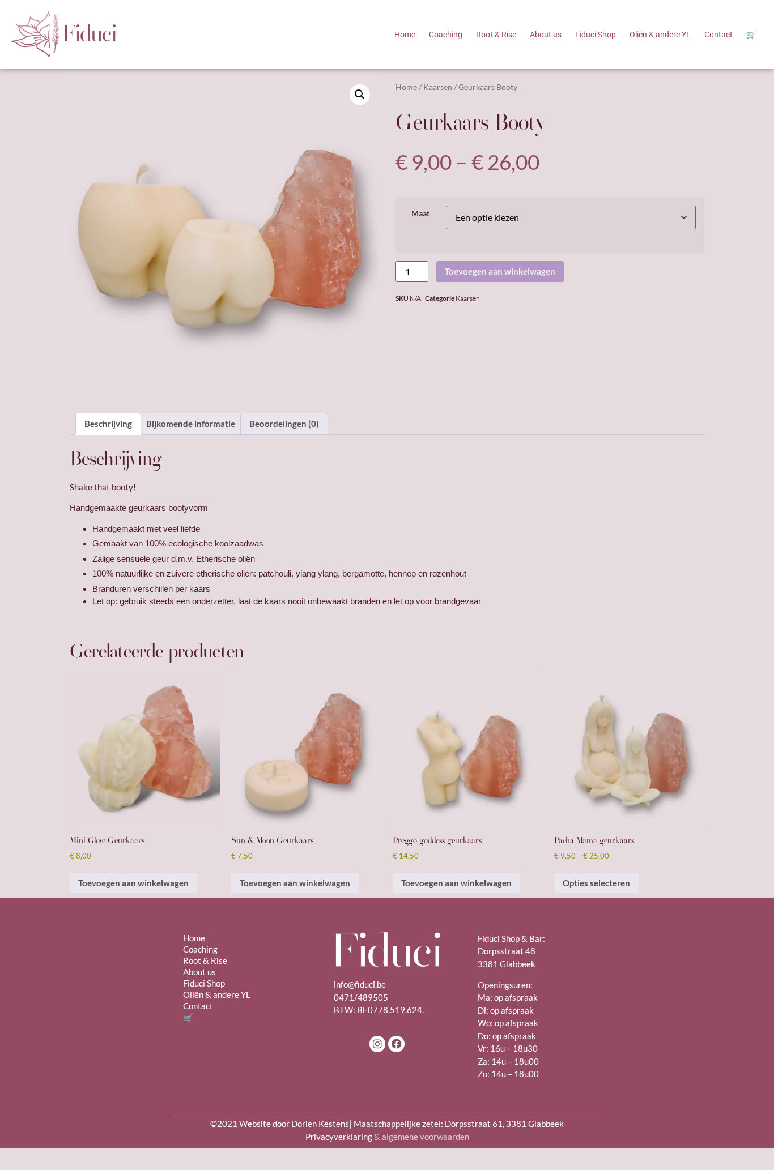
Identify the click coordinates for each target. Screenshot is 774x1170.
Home (404, 34)
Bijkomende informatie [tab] (190, 424)
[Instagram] (377, 1044)
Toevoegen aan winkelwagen (500, 271)
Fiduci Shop (595, 34)
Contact (718, 34)
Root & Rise (496, 34)
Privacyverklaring (387, 1136)
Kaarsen (437, 87)
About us (546, 34)
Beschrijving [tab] (108, 424)
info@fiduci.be (360, 984)
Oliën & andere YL (660, 34)
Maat (420, 214)
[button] (360, 94)
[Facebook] (396, 1044)
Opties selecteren (596, 883)
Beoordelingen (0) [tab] (284, 424)
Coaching (445, 34)
